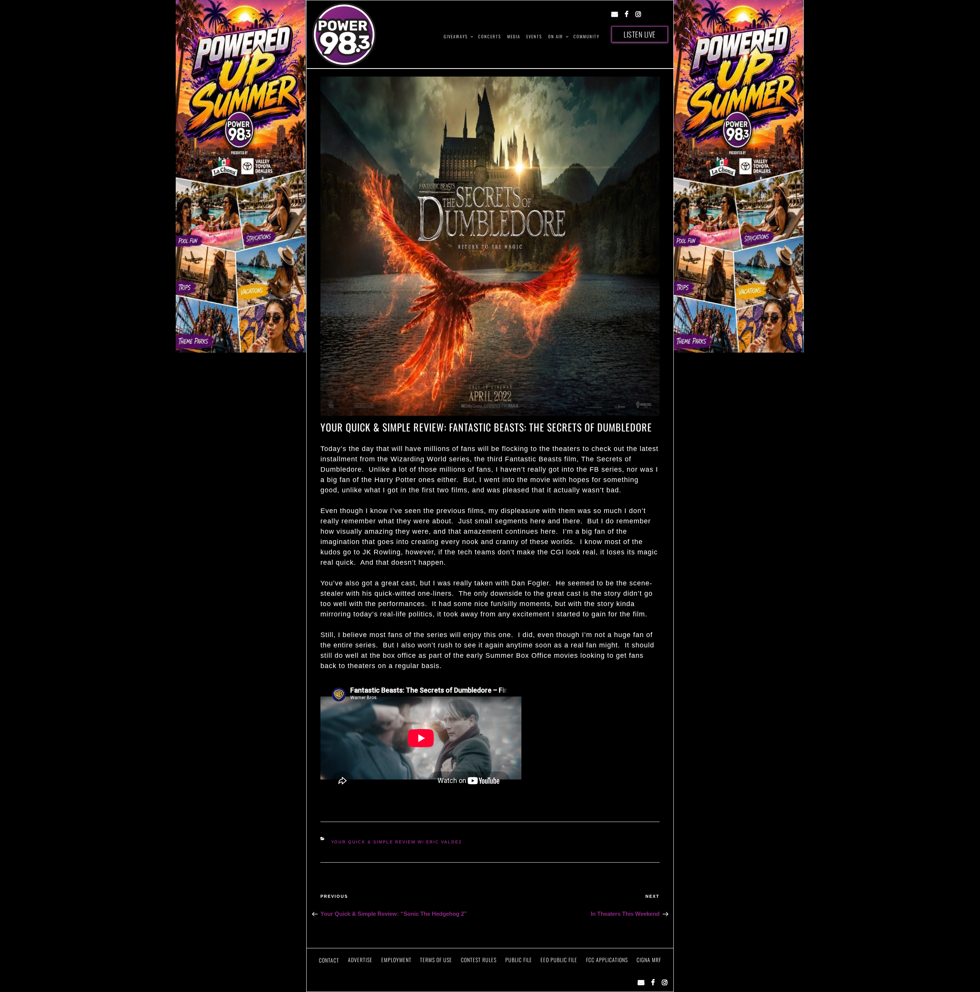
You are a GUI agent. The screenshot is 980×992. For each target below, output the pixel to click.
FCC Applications (607, 960)
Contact (329, 960)
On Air (555, 36)
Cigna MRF (649, 960)
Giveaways (456, 36)
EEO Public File (559, 960)
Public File (518, 960)
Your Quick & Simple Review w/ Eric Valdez (396, 842)
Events (534, 36)
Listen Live (640, 34)
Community (586, 36)
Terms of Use (436, 960)
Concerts (489, 36)
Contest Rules (479, 960)
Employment (396, 960)
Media (513, 36)
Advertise (360, 960)
